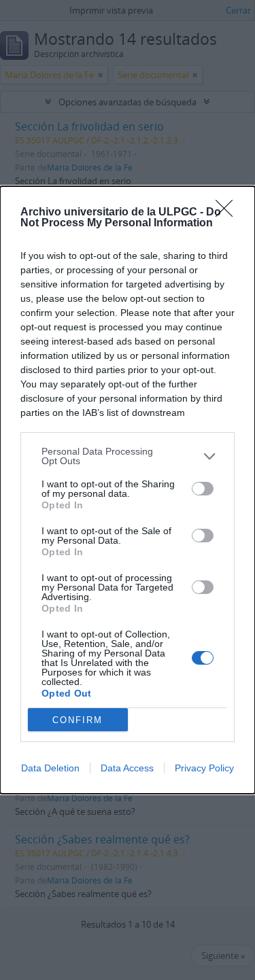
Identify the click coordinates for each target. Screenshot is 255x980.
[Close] (228, 213)
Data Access (127, 768)
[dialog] (127, 490)
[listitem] (127, 456)
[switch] (203, 488)
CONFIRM (77, 720)
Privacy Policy (204, 768)
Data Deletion (50, 768)
